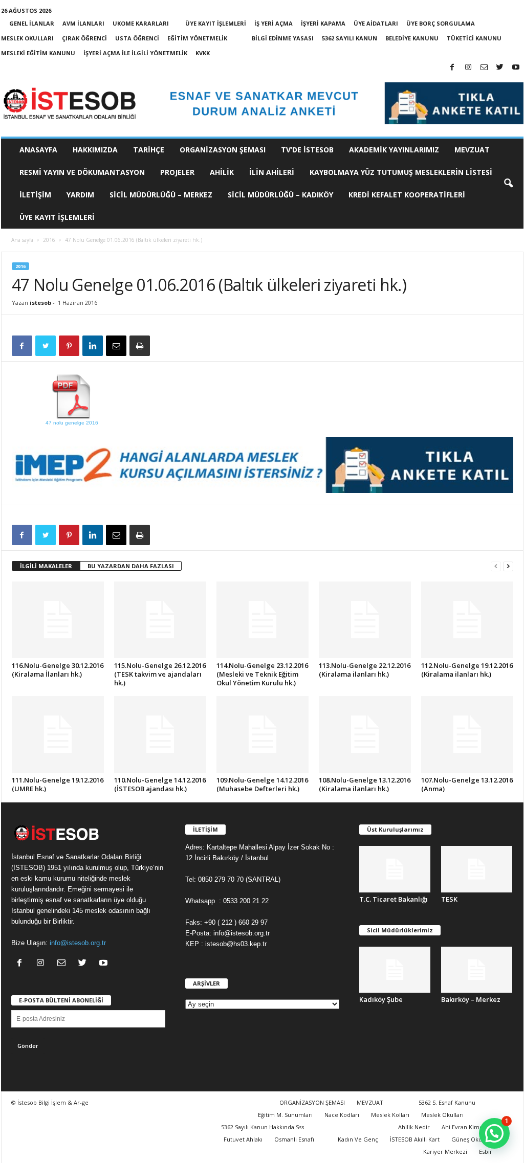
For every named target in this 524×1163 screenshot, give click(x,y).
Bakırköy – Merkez (470, 999)
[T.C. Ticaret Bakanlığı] (395, 869)
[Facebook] (452, 67)
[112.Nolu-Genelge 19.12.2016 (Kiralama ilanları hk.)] (467, 620)
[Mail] (484, 67)
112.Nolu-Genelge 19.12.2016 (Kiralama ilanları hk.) (467, 670)
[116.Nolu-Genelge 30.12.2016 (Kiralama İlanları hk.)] (58, 620)
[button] (508, 183)
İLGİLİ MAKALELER (46, 566)
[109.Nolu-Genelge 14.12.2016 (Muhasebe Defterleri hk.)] (262, 734)
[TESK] (477, 869)
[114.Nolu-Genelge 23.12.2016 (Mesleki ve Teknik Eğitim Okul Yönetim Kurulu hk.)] (262, 620)
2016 (49, 239)
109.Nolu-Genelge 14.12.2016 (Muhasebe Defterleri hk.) (262, 784)
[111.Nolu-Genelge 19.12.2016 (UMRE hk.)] (58, 734)
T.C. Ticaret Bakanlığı (393, 899)
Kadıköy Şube (381, 999)
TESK (449, 899)
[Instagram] (468, 67)
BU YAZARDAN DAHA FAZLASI (131, 566)
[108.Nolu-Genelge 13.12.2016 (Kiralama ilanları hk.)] (365, 734)
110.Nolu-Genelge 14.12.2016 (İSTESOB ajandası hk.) (160, 784)
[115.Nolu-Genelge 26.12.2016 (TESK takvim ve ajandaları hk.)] (160, 620)
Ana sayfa (22, 239)
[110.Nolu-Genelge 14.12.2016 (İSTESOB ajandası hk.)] (160, 734)
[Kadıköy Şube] (395, 970)
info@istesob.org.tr (78, 943)
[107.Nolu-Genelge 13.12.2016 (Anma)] (467, 734)
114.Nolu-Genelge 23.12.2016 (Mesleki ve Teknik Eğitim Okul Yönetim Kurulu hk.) (262, 674)
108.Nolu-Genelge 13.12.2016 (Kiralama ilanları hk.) (364, 784)
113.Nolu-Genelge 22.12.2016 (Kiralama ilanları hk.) (364, 670)
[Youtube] (516, 67)
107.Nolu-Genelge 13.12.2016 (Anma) (467, 784)
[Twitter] (500, 67)
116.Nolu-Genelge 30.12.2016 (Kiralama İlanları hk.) (57, 670)
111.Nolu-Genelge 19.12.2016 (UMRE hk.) (57, 784)
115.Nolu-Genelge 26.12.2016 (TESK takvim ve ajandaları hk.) (160, 674)
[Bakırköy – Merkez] (477, 970)
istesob (40, 302)
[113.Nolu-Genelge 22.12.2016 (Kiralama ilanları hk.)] (365, 620)
